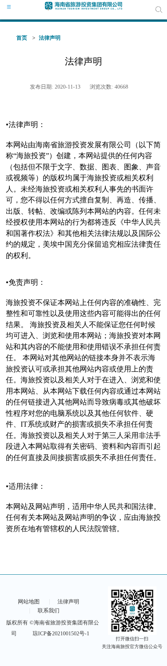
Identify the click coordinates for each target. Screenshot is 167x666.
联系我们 (48, 611)
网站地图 (29, 602)
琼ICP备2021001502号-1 (61, 633)
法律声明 (50, 38)
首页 (21, 38)
